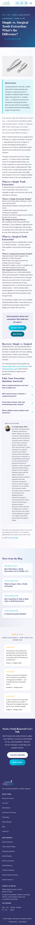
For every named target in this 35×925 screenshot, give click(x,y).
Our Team (5, 803)
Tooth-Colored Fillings (8, 846)
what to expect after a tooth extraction (15, 366)
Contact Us (5, 831)
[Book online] (26, 3)
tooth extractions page (10, 369)
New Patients (6, 808)
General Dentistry (7, 842)
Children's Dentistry (8, 870)
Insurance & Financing (9, 812)
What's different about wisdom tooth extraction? (17, 411)
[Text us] (22, 3)
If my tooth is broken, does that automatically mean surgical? (17, 403)
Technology (5, 817)
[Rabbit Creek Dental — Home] (6, 3)
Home (4, 15)
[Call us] (17, 3)
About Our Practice (8, 798)
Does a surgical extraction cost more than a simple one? (17, 386)
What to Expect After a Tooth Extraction (15, 585)
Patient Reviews (7, 822)
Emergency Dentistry (8, 851)
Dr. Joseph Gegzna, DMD (12, 39)
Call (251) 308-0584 (17, 328)
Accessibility (22, 922)
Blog (9, 15)
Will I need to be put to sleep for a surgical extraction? (17, 395)
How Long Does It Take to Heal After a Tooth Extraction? (16, 600)
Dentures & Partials (8, 861)
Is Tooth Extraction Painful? (15, 614)
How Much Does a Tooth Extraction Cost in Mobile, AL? (16, 570)
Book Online (17, 334)
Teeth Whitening (7, 865)
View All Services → (8, 879)
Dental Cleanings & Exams (10, 875)
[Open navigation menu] (31, 3)
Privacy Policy (13, 922)
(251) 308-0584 (13, 538)
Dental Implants (7, 856)
